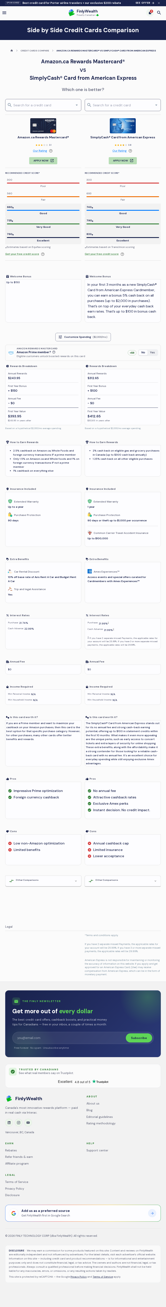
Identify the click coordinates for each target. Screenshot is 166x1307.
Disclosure (12, 1195)
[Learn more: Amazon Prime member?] (54, 352)
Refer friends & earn (19, 1157)
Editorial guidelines (99, 1117)
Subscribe (139, 1038)
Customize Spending (85, 337)
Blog (89, 1110)
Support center (97, 1150)
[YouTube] (28, 1123)
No (143, 352)
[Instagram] (18, 1123)
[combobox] (42, 105)
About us (92, 1103)
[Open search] (159, 12)
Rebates (11, 1150)
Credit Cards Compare (35, 50)
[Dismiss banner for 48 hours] (159, 3)
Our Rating (40, 151)
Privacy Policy (14, 1189)
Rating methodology (101, 1123)
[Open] (77, 105)
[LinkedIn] (9, 1123)
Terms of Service (16, 1182)
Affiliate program (17, 1163)
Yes (152, 352)
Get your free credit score (22, 254)
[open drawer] (4, 12)
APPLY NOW (41, 160)
